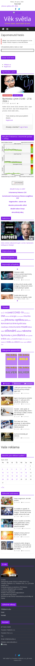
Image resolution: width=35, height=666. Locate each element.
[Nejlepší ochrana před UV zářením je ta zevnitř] (7, 532)
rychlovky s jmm (18, 95)
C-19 (5, 312)
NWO (2, 331)
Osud (2, 612)
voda (8, 341)
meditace (4, 327)
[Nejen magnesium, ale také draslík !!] (7, 498)
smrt (26, 335)
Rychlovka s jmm (9, 335)
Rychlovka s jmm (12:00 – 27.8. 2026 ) (17, 100)
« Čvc (2, 487)
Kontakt (3, 615)
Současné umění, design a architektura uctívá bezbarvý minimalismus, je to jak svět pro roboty (22, 546)
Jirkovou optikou (14, 319)
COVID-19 (18, 312)
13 (17, 473)
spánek (30, 335)
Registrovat (9, 120)
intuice (2, 320)
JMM (26, 320)
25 (7, 479)
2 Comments (26, 393)
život (2, 344)
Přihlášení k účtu (6, 609)
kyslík (19, 323)
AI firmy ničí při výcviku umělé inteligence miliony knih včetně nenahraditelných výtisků (23, 286)
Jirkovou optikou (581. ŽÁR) (9, 6)
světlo (8, 339)
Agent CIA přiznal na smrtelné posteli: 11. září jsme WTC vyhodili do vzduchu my (23, 400)
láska (24, 323)
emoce (8, 316)
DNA (3, 316)
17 (3, 476)
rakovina (26, 330)
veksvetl (13, 103)
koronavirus (6, 323)
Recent (18, 384)
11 (7, 473)
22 (26, 476)
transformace (17, 339)
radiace (19, 331)
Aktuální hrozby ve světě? (17, 189)
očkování (10, 331)
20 (17, 476)
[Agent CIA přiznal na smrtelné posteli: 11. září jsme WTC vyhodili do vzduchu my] (7, 397)
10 (3, 473)
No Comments (26, 280)
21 (21, 476)
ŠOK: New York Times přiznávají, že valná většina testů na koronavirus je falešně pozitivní (22, 424)
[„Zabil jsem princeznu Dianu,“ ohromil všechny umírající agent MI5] (7, 386)
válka (12, 342)
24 (3, 479)
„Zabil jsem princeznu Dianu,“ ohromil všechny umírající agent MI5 (23, 389)
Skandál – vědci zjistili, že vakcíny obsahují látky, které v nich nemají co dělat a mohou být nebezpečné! (23, 411)
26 (12, 479)
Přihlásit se (7, 65)
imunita (27, 316)
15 (26, 473)
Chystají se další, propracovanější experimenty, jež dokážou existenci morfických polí (23, 275)
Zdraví (21, 342)
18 (7, 476)
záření (29, 342)
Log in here (24, 127)
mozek (24, 326)
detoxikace (27, 313)
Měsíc (30, 327)
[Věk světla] (3, 29)
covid (10, 312)
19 (12, 476)
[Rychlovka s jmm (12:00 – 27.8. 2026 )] (17, 76)
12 (12, 473)
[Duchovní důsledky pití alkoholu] (7, 433)
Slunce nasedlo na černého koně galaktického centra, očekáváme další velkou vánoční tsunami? (22, 523)
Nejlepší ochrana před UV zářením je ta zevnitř (21, 534)
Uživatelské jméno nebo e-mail (11, 47)
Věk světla (17, 19)
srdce (3, 338)
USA (23, 339)
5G (2, 313)
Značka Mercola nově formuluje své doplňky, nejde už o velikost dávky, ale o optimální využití (23, 298)
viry (30, 339)
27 (17, 479)
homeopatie (20, 316)
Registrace (7, 66)
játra (29, 320)
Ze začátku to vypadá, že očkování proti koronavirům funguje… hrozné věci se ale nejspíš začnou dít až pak (22, 511)
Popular (7, 384)
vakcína (27, 339)
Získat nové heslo (8, 58)
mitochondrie (15, 327)
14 (21, 473)
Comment (29, 384)
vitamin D (3, 342)
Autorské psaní (7, 95)
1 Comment (26, 416)
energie (13, 316)
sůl (11, 339)
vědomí (17, 342)
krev (15, 323)
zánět (25, 342)
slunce (21, 335)
